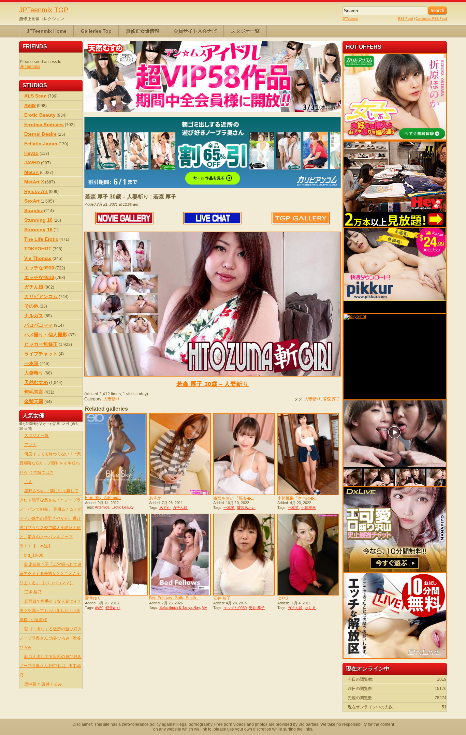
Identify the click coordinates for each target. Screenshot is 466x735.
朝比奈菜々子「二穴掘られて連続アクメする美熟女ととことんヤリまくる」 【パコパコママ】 (50, 573)
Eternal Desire (40, 134)
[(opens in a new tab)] (180, 454)
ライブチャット (41, 353)
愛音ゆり (93, 598)
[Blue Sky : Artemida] (116, 454)
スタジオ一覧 (245, 31)
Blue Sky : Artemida (103, 497)
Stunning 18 (38, 220)
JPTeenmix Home (47, 31)
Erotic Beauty (123, 507)
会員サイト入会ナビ (195, 31)
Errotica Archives (44, 124)
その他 (31, 306)
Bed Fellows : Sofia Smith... (174, 598)
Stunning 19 (38, 229)
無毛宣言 (33, 392)
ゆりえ (283, 598)
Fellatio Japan (40, 143)
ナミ (28, 481)
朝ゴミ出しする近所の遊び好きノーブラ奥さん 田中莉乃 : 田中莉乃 (50, 665)
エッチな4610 (39, 277)
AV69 (99, 608)
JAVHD (32, 162)
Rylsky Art (36, 191)
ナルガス (33, 315)
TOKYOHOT (38, 248)
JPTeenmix (350, 18)
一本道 (229, 507)
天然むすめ (36, 382)
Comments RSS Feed (431, 18)
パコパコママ (38, 325)
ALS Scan (35, 96)
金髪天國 (33, 401)
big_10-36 (33, 555)
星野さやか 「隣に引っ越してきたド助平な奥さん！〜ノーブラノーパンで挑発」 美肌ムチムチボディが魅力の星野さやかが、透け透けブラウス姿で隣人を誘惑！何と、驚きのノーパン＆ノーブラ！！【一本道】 (50, 518)
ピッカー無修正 (41, 344)
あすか (155, 498)
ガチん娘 (180, 507)
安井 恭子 (222, 598)
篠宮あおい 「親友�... (233, 498)
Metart (31, 172)
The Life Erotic (41, 239)
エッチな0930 (235, 608)
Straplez (33, 210)
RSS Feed (405, 18)
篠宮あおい (246, 507)
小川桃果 (308, 507)
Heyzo (31, 153)
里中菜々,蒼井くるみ (43, 684)
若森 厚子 (331, 399)
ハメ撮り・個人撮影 (45, 334)
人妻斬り (111, 399)
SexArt (32, 201)
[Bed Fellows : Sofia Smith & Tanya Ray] (180, 555)
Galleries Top (96, 31)
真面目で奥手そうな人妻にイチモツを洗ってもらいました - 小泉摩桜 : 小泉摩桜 (50, 610)
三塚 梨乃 (33, 592)
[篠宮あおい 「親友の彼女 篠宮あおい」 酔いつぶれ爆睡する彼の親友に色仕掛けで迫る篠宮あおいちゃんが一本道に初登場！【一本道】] (244, 454)
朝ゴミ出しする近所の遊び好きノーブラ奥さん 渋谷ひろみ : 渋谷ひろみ (50, 638)
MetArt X (34, 182)
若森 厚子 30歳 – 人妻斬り (212, 384)
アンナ (30, 444)
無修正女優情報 (142, 31)
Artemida (102, 507)
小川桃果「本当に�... (297, 498)
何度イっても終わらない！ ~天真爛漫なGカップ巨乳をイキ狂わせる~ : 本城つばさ (50, 463)
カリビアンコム (41, 296)
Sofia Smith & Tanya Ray (179, 607)
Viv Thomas (38, 258)
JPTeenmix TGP (43, 10)
